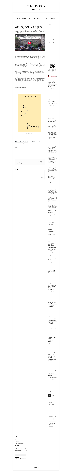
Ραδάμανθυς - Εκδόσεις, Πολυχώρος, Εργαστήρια (26, 24)
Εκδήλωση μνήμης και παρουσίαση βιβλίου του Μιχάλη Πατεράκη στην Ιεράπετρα (52, 286)
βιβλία (23, 152)
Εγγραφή (17, 457)
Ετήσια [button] (57, 395)
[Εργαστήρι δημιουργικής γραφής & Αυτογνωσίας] (40, 465)
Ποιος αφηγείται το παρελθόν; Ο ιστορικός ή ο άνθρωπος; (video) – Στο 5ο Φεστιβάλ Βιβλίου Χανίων (52, 319)
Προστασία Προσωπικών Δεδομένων (19, 443)
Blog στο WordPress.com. (36, 467)
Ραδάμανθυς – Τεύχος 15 (51, 373)
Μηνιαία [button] (53, 395)
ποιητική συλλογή (29, 151)
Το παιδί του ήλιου (50, 375)
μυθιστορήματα (34, 13)
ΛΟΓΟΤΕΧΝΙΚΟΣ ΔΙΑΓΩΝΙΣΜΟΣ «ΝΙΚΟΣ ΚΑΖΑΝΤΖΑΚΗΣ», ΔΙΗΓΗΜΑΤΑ (52, 109)
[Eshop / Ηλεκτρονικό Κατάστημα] (45, 465)
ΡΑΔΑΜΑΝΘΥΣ (36, 5)
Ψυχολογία (47, 16)
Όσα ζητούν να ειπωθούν (51, 354)
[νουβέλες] (29, 465)
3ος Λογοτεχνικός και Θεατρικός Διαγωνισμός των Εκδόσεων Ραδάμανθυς (52, 82)
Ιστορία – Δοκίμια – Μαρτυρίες (39, 16)
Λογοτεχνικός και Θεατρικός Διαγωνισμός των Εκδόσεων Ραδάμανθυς (51, 344)
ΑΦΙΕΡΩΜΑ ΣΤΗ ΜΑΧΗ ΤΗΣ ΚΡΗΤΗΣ (52, 103)
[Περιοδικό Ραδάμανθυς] (42, 465)
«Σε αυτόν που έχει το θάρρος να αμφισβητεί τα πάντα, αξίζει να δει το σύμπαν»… (52, 271)
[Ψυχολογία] (37, 465)
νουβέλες (40, 13)
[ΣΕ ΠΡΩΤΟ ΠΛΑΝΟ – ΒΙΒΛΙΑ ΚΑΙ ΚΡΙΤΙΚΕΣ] (26, 465)
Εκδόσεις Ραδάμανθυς (17, 441)
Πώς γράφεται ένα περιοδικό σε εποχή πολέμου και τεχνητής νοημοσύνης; (52, 363)
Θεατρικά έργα (52, 16)
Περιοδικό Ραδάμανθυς (38, 18)
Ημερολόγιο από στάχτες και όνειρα (52, 377)
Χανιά (18, 152)
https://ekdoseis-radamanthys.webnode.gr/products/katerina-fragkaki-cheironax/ (27, 89)
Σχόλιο (42, 177)
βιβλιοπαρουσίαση (26, 152)
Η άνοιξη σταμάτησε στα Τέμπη (52, 101)
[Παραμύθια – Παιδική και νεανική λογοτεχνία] (34, 465)
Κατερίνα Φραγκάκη (36, 151)
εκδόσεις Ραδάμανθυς (32, 152)
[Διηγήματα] (31, 465)
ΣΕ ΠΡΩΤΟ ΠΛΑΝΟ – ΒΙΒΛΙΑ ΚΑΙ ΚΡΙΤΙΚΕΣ (23, 13)
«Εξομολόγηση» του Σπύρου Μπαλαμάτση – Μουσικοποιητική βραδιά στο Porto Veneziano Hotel (52, 309)
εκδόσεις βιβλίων (38, 152)
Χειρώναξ (20, 152)
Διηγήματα (45, 13)
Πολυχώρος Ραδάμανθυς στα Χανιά (50, 18)
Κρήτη (32, 151)
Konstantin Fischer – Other (51, 289)
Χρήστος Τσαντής (17, 445)
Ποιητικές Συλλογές (51, 13)
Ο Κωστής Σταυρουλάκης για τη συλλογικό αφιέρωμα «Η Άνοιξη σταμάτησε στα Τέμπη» (52, 329)
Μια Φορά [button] (49, 396)
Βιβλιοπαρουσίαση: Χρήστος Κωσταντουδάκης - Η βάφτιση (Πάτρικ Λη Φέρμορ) (52, 113)
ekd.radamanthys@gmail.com (51, 36)
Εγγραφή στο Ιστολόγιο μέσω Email (20, 448)
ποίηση (25, 151)
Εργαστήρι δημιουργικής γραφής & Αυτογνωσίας (24, 18)
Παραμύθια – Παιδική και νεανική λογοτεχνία (24, 16)
